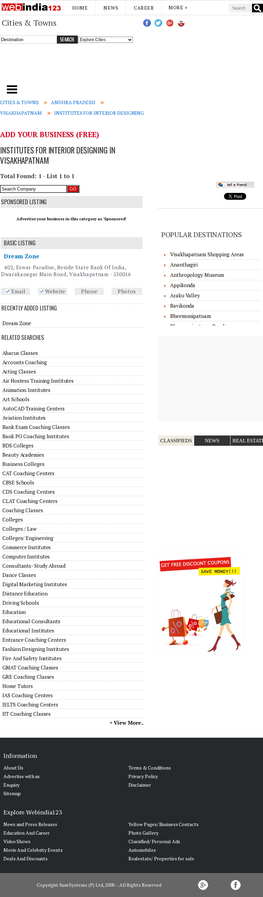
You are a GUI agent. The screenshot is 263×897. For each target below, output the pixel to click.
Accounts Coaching (24, 362)
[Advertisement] (89, 67)
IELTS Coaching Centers (30, 704)
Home (80, 7)
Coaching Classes (22, 510)
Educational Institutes (28, 630)
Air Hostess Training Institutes (38, 380)
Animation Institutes (26, 389)
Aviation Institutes (24, 417)
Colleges (12, 519)
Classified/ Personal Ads (154, 841)
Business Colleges (23, 463)
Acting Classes (19, 371)
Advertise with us (21, 776)
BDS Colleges (18, 445)
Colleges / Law (19, 528)
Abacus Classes (20, 352)
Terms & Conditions (149, 767)
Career (144, 7)
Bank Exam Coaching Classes (36, 426)
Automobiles (142, 850)
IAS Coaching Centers (27, 695)
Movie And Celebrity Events (32, 850)
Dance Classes (19, 575)
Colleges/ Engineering (27, 537)
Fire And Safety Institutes (31, 658)
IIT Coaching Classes (26, 713)
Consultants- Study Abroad (33, 565)
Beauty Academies (23, 454)
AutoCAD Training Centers (33, 408)
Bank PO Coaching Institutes (35, 436)
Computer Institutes (26, 556)
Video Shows (16, 841)
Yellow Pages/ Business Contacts (163, 824)
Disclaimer (139, 785)
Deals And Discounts (25, 858)
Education (14, 612)
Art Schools (15, 399)
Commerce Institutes (26, 547)
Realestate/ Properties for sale (161, 858)
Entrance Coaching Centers (34, 639)
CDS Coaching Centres (28, 491)
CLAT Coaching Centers (30, 500)
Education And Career (26, 833)
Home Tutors (17, 686)
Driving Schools (20, 602)
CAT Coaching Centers (28, 473)
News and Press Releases (30, 824)
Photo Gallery (143, 833)
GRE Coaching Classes (28, 676)
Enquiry (11, 785)
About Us (13, 767)
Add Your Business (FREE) (49, 134)
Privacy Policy (143, 776)
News (110, 7)
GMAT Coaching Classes (30, 667)
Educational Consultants (31, 621)
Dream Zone (21, 256)
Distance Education (24, 593)
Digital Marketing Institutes (34, 584)
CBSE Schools (18, 482)
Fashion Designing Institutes (35, 649)
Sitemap (12, 793)
